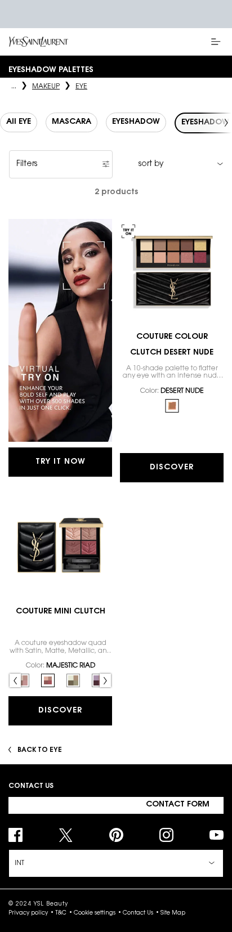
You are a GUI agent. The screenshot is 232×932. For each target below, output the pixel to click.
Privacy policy (28, 913)
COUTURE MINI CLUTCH (60, 612)
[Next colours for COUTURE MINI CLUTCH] (105, 680)
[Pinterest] (116, 835)
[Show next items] (226, 122)
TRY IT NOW (60, 462)
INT (19, 863)
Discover (172, 468)
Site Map (172, 913)
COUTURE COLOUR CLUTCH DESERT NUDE (171, 345)
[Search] (187, 41)
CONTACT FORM (177, 805)
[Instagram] (166, 835)
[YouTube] (216, 835)
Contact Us (138, 913)
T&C (60, 913)
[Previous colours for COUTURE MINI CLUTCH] (15, 680)
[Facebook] (15, 835)
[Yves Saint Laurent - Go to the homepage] (38, 42)
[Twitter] (66, 835)
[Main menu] (218, 41)
